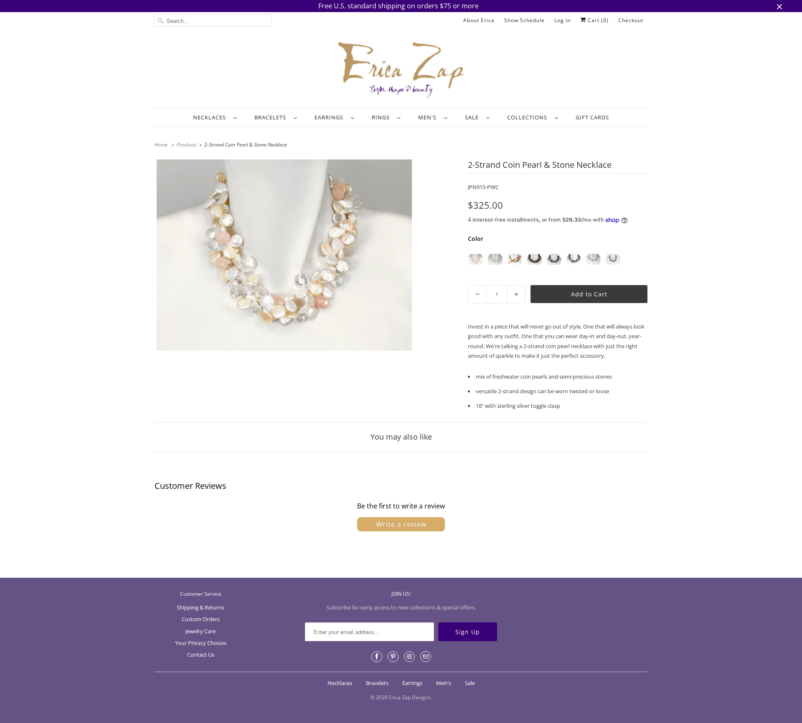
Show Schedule (524, 20)
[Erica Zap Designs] (401, 70)
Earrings (331, 117)
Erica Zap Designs (410, 697)
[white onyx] (593, 259)
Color (475, 239)
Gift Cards (592, 117)
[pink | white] (475, 259)
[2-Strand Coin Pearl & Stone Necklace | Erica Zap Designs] (284, 255)
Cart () (597, 20)
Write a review (401, 524)
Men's (429, 117)
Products (187, 144)
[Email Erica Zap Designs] (425, 656)
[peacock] (554, 259)
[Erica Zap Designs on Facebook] (376, 656)
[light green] (515, 259)
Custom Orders (201, 619)
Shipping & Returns (200, 607)
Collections (529, 117)
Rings (382, 117)
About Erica (479, 20)
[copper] (534, 259)
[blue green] (613, 259)
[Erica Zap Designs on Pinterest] (393, 656)
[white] (495, 259)
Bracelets (271, 117)
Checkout (630, 20)
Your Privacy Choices (200, 643)
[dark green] (573, 259)
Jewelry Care (200, 631)
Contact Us (200, 654)
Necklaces (211, 117)
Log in (562, 20)
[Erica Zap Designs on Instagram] (409, 656)
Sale (473, 117)
